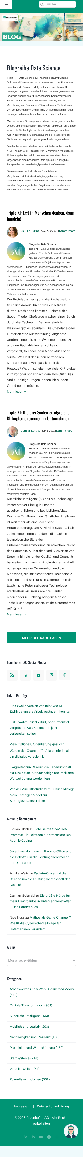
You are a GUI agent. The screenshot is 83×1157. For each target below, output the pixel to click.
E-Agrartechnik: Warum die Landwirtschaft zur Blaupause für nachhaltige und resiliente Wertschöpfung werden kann (42, 772)
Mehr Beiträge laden (41, 638)
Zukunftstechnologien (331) (30, 1079)
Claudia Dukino (30, 230)
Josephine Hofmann (24, 851)
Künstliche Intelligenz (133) (29, 1016)
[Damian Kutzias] (12, 429)
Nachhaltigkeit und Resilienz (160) (34, 1037)
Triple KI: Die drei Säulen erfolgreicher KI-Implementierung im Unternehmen (39, 415)
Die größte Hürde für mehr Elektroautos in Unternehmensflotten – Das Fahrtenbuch (40, 901)
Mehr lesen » (16, 391)
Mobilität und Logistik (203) (29, 1026)
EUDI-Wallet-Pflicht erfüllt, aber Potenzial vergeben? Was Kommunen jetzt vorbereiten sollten (39, 727)
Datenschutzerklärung (53, 1106)
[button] (71, 1131)
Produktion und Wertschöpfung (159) (37, 1047)
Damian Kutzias (30, 430)
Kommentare (67, 230)
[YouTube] (38, 675)
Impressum (22, 1106)
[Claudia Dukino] (12, 229)
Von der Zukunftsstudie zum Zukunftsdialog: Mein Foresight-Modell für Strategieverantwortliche (42, 794)
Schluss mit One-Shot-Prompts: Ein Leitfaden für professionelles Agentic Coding (40, 834)
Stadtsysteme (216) (24, 1058)
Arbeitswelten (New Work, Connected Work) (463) (42, 992)
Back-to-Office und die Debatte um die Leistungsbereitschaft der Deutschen (40, 857)
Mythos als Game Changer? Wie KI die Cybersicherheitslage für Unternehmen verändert (40, 923)
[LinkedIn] (25, 675)
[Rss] (12, 675)
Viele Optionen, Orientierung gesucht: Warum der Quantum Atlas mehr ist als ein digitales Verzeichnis (40, 750)
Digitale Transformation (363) (31, 1005)
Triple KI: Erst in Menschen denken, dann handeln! (40, 215)
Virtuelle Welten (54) (24, 1068)
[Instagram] (51, 675)
